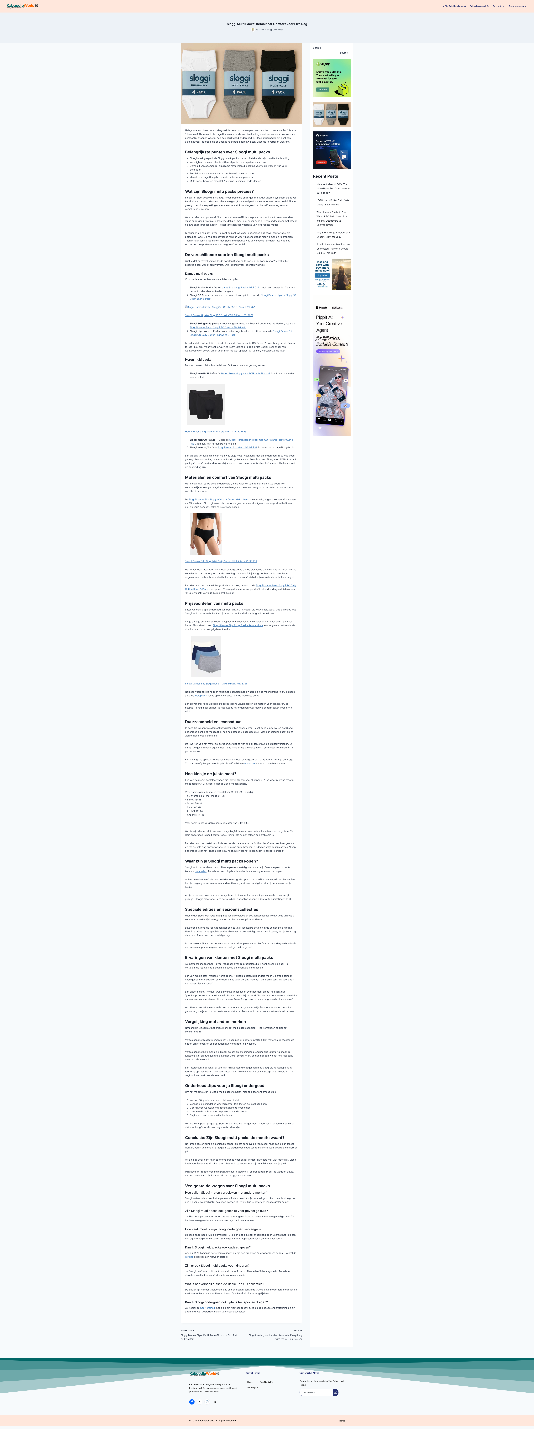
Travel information (517, 6)
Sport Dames (207, 1307)
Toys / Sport (499, 6)
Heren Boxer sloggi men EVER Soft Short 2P (245, 373)
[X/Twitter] (199, 1402)
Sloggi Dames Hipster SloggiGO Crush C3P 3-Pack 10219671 (219, 315)
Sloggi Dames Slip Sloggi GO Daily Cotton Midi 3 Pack (219, 499)
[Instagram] (207, 1402)
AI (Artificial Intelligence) (454, 6)
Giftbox (189, 1256)
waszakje (249, 763)
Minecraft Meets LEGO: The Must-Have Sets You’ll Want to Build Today (333, 188)
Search (317, 47)
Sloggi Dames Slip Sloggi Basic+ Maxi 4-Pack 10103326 (216, 683)
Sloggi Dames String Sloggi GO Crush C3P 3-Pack (218, 327)
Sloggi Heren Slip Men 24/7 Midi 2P (237, 447)
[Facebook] (192, 1402)
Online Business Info (479, 6)
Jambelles (201, 871)
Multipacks (201, 695)
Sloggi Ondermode (275, 30)
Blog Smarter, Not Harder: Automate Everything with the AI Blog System (275, 1334)
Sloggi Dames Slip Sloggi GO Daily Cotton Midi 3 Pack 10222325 (221, 561)
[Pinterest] (215, 1402)
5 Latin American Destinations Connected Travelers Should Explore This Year (333, 248)
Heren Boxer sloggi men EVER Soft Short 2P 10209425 (215, 431)
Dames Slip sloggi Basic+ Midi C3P (239, 287)
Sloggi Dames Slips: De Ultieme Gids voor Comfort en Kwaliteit (209, 1334)
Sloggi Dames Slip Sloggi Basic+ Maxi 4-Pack (238, 625)
